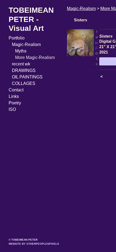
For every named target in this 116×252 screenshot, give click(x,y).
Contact (16, 90)
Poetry (15, 103)
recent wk (21, 64)
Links (14, 96)
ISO (12, 109)
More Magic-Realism (35, 57)
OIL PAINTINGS (27, 77)
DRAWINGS (24, 70)
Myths (20, 51)
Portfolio (17, 38)
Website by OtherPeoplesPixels (34, 243)
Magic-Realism (26, 44)
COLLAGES (23, 83)
